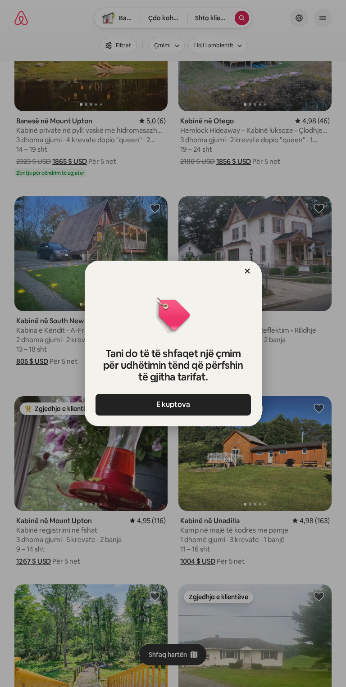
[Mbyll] (247, 271)
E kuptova (173, 404)
